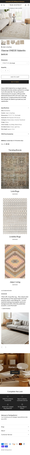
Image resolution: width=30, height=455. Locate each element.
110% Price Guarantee (7, 134)
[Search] (4, 5)
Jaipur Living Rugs (7, 47)
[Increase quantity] (8, 70)
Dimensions (4, 60)
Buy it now (15, 82)
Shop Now (15, 194)
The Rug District (8, 449)
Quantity (3, 67)
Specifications (5, 108)
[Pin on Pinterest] (8, 144)
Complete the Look (15, 391)
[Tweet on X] (5, 144)
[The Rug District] (15, 5)
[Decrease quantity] (2, 70)
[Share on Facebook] (6, 144)
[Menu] (1, 5)
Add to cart (15, 77)
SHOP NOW (15, 372)
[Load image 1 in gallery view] (15, 24)
